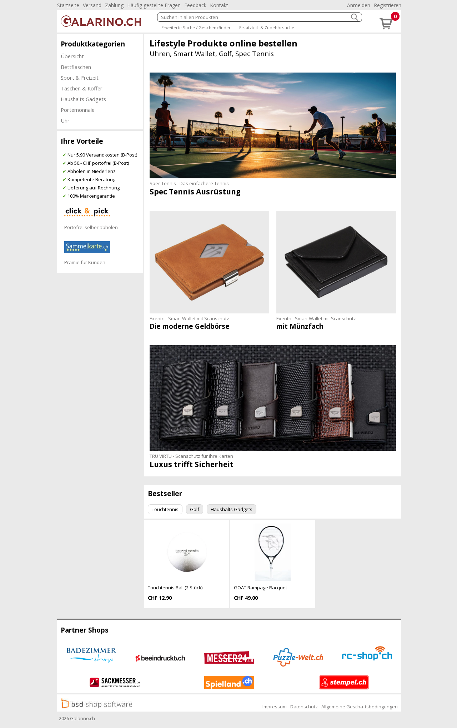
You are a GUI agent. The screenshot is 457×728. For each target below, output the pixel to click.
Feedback (195, 5)
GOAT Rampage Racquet (260, 587)
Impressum (274, 706)
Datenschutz (304, 706)
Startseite (68, 5)
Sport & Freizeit (80, 77)
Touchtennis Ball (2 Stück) (175, 587)
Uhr (65, 120)
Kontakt (219, 5)
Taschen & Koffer (81, 88)
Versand (92, 5)
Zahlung (114, 5)
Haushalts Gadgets (83, 99)
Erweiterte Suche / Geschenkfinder (196, 27)
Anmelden (358, 5)
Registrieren (387, 5)
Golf (194, 509)
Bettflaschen (76, 66)
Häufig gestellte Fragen (154, 5)
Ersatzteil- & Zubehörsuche (266, 27)
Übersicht (72, 56)
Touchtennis (165, 509)
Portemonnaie (78, 109)
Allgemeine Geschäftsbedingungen (359, 706)
